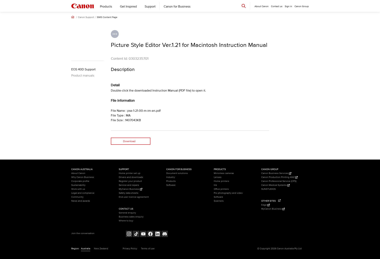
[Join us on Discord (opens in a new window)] (165, 234)
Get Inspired (128, 7)
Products (106, 7)
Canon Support (86, 17)
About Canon (78, 173)
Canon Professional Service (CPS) (278, 181)
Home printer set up (129, 173)
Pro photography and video (228, 193)
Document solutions (177, 173)
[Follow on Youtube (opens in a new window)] (143, 234)
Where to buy (126, 220)
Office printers (221, 189)
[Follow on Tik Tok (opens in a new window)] (136, 234)
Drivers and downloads (131, 177)
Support (150, 7)
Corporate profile (80, 181)
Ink (215, 185)
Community (77, 197)
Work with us (78, 189)
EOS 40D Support (83, 69)
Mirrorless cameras (224, 173)
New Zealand (101, 248)
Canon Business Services (275, 173)
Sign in (288, 6)
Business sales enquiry (131, 216)
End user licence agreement (134, 197)
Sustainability (78, 185)
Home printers (221, 181)
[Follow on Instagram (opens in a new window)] (129, 234)
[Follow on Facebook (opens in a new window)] (150, 234)
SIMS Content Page (107, 17)
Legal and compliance (82, 193)
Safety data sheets (128, 193)
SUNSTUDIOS (268, 189)
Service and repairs (129, 185)
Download (129, 141)
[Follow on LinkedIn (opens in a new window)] (157, 234)
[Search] (244, 5)
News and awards (80, 200)
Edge (264, 204)
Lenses (217, 177)
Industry (170, 177)
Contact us (276, 6)
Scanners (219, 200)
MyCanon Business (129, 189)
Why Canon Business (82, 177)
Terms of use (148, 248)
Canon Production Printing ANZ (278, 177)
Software (171, 185)
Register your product (130, 181)
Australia (85, 248)
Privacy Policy (130, 248)
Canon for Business (177, 7)
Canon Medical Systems (274, 185)
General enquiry (127, 212)
